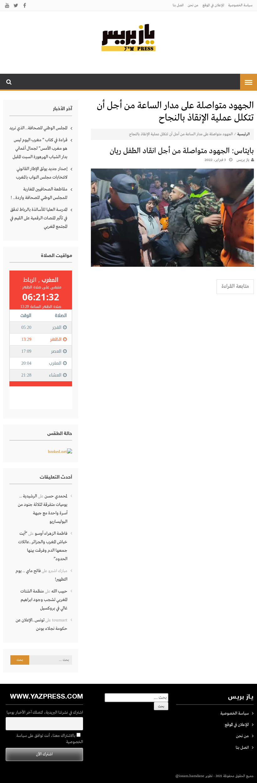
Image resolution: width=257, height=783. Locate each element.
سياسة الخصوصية (240, 5)
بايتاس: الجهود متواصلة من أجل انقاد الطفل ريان (182, 151)
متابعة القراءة (235, 286)
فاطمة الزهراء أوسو (51, 533)
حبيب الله (59, 591)
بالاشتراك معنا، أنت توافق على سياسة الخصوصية (49, 739)
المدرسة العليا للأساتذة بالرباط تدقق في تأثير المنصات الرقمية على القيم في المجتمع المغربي (38, 218)
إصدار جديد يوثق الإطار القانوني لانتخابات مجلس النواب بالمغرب (41, 173)
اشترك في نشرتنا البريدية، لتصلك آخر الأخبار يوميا (45, 712)
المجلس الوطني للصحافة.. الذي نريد (38, 128)
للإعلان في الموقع (213, 5)
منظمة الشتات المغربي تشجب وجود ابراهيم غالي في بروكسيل (43, 599)
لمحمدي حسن (56, 496)
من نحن (193, 5)
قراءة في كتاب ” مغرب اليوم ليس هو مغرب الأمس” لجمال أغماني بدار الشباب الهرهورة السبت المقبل (40, 148)
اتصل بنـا (178, 5)
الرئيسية (243, 134)
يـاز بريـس (243, 160)
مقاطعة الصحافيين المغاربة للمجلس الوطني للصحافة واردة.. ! (39, 193)
